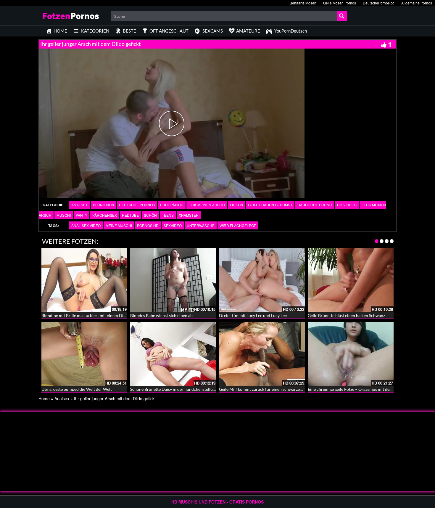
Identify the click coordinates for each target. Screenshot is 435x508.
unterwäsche (201, 225)
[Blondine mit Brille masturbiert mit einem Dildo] (84, 280)
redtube (130, 215)
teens (168, 215)
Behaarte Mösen (303, 3)
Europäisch (171, 204)
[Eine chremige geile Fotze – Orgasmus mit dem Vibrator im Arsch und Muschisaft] (351, 354)
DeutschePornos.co (378, 3)
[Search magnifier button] (342, 16)
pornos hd (148, 225)
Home (44, 398)
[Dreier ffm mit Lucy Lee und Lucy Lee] (262, 280)
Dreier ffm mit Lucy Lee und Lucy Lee (253, 315)
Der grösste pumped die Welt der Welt (76, 389)
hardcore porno (314, 204)
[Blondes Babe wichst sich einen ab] (173, 280)
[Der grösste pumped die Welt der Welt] (84, 354)
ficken (236, 204)
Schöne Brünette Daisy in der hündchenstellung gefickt (180, 389)
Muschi (64, 215)
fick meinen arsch (206, 204)
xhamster (189, 215)
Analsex (79, 204)
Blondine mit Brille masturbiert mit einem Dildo (85, 315)
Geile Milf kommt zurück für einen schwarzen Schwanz (269, 389)
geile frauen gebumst (270, 204)
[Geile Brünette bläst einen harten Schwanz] (351, 280)
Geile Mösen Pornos (339, 3)
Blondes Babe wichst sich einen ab (161, 315)
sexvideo (173, 225)
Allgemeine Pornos (416, 3)
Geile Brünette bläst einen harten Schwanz (346, 315)
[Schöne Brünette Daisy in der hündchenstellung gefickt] (173, 354)
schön (150, 215)
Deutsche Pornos (137, 204)
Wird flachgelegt (238, 225)
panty (81, 215)
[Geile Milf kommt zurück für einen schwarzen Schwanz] (262, 354)
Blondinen (103, 204)
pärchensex (104, 215)
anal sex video (86, 225)
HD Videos (347, 204)
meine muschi (119, 225)
